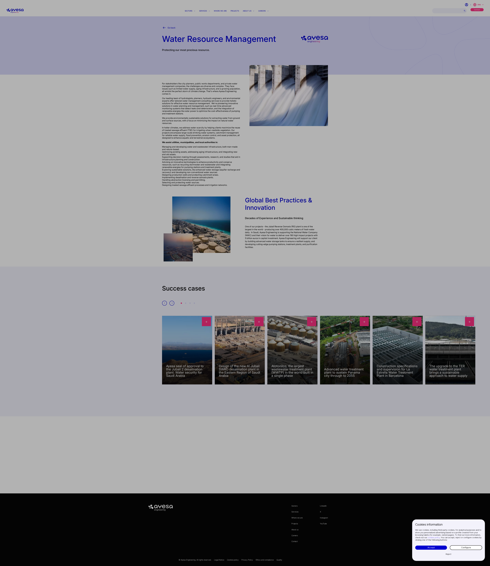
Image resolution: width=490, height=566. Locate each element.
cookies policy (434, 538)
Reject (448, 554)
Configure (466, 548)
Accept (431, 548)
